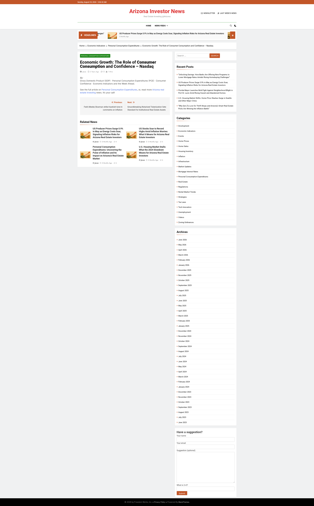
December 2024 (184, 331)
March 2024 (183, 377)
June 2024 (182, 361)
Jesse (84, 71)
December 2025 (184, 270)
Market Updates (184, 167)
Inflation (181, 156)
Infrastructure (183, 161)
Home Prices (183, 141)
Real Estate (183, 182)
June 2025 (182, 301)
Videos (181, 217)
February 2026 (184, 260)
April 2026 (182, 250)
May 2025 (182, 306)
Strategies (182, 197)
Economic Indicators (186, 131)
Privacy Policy (159, 502)
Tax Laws (182, 202)
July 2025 (182, 295)
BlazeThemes (183, 502)
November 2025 (184, 275)
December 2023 (184, 392)
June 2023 (182, 422)
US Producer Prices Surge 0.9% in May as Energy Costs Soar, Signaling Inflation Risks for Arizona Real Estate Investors (150, 33)
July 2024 (182, 356)
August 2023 (183, 412)
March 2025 (183, 316)
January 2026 (183, 265)
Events (181, 136)
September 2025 (185, 285)
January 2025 (183, 326)
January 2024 (183, 387)
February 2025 (184, 321)
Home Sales (183, 146)
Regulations (183, 187)
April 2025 (182, 311)
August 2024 (183, 351)
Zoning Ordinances (186, 222)
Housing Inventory (185, 151)
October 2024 (183, 341)
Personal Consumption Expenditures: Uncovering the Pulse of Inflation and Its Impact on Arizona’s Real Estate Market (108, 153)
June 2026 (182, 240)
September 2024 (185, 346)
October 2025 (183, 280)
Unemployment (184, 212)
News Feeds (160, 26)
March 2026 (183, 255)
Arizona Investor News (157, 11)
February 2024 (184, 382)
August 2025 (183, 290)
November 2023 (184, 397)
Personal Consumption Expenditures (95, 56)
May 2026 (182, 245)
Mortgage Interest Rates (188, 172)
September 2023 (185, 407)
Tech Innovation (184, 207)
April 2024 (182, 372)
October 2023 (183, 402)
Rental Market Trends (187, 192)
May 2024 (182, 366)
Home (148, 26)
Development (183, 126)
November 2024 (184, 336)
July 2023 (182, 417)
